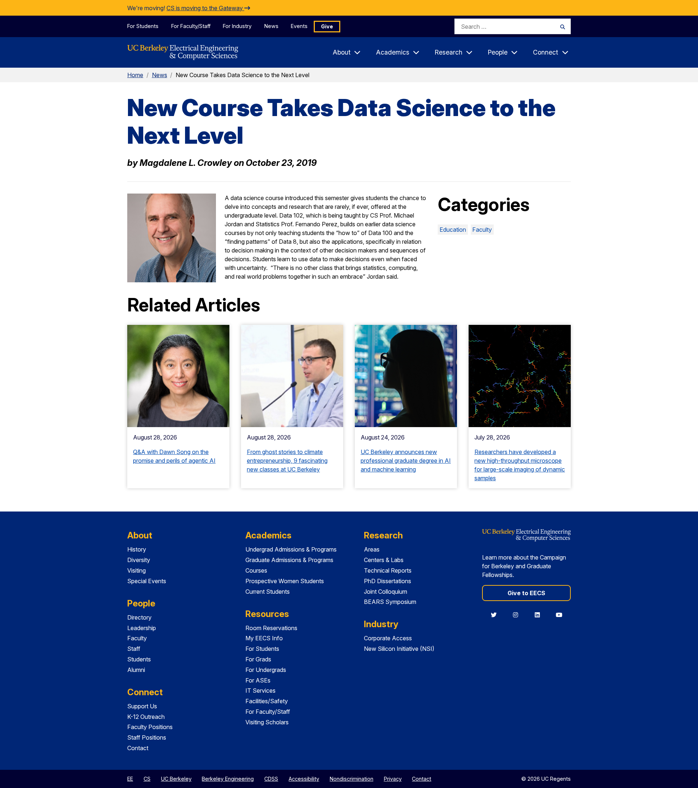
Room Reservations (271, 628)
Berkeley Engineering (228, 779)
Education (453, 229)
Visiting (136, 570)
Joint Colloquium (385, 591)
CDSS (271, 779)
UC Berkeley (176, 779)
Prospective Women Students (284, 581)
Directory (139, 617)
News (271, 26)
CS (147, 779)
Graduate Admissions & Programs (289, 560)
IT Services (260, 690)
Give (327, 26)
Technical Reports (388, 570)
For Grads (258, 659)
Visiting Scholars (267, 722)
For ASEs (257, 680)
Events (299, 26)
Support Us (142, 706)
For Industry (237, 26)
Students (139, 659)
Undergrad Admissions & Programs (291, 549)
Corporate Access (388, 638)
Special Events (146, 581)
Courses (256, 570)
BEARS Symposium (390, 601)
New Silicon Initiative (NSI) (399, 648)
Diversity (138, 560)
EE (130, 779)
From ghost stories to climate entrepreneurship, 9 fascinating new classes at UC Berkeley (287, 460)
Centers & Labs (384, 560)
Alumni (136, 669)
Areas (372, 549)
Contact (137, 748)
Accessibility (304, 779)
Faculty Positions (150, 727)
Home (135, 75)
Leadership (141, 628)
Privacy (393, 779)
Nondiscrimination (351, 779)
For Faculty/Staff (190, 26)
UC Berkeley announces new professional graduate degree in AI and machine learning (406, 460)
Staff (133, 648)
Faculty (482, 229)
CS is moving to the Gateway (205, 8)
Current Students (267, 591)
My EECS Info (264, 638)
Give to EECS (526, 593)
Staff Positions (146, 737)
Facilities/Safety (266, 701)
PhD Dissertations (387, 581)
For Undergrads (265, 669)
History (136, 549)
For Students (143, 26)
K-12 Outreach (146, 716)
